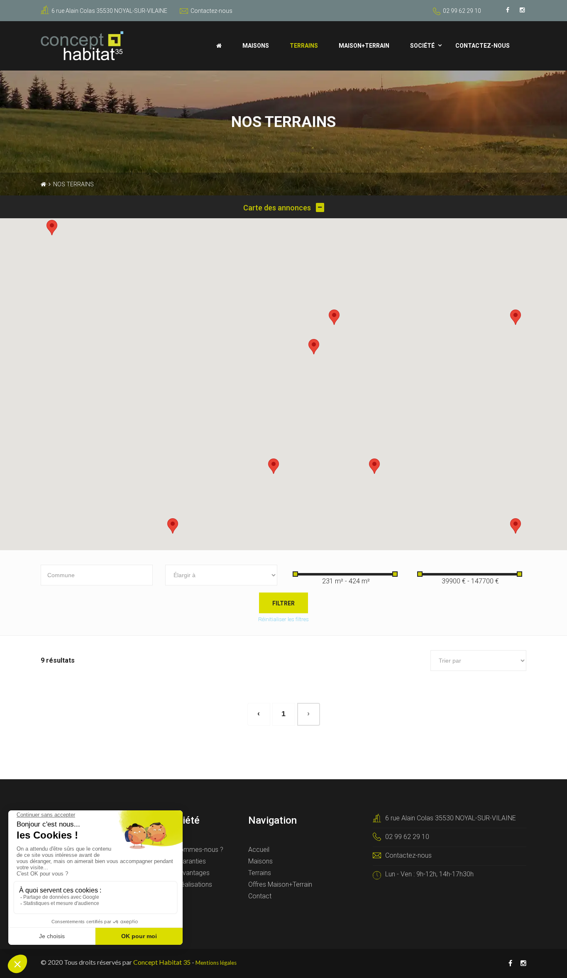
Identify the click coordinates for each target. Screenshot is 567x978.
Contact (259, 896)
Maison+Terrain (364, 45)
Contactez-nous (211, 10)
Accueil (258, 850)
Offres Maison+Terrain (280, 884)
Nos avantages (187, 873)
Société (422, 45)
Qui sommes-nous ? (194, 850)
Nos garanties (185, 861)
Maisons (255, 45)
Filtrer (283, 603)
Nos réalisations (188, 884)
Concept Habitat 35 (162, 962)
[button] (172, 526)
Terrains (304, 45)
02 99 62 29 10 (462, 10)
